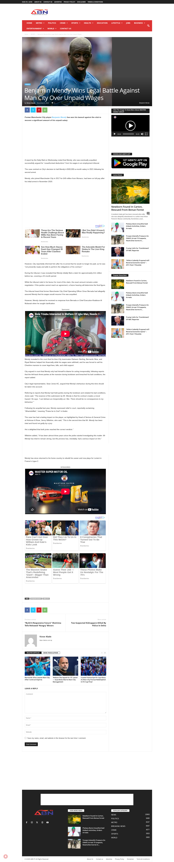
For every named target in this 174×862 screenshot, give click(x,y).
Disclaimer (81, 2)
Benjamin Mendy (59, 117)
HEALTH (87, 23)
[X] (33, 110)
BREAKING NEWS (118, 826)
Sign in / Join (27, 2)
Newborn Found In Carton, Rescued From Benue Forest (127, 208)
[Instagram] (32, 823)
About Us (37, 2)
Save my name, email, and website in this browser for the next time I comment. (56, 738)
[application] (130, 126)
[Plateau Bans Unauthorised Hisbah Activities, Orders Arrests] (117, 227)
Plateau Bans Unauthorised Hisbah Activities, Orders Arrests (137, 226)
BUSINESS (138, 23)
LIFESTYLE (115, 23)
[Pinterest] (39, 110)
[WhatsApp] (44, 110)
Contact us (47, 2)
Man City (46, 598)
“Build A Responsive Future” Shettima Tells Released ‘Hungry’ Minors (43, 624)
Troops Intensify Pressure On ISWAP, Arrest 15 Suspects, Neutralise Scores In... (137, 238)
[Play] (114, 134)
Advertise (58, 2)
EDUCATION (102, 23)
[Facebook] (27, 110)
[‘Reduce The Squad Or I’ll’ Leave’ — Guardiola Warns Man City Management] (65, 666)
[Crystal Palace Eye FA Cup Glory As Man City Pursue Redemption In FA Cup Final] (93, 666)
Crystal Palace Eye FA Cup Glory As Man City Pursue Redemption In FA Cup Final (93, 679)
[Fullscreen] (146, 134)
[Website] (42, 823)
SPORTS (74, 23)
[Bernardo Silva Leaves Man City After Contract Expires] (37, 666)
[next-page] (105, 653)
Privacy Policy (69, 2)
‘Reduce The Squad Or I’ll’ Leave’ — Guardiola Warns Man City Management (65, 679)
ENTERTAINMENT (34, 28)
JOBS (128, 23)
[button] (148, 26)
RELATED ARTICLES (33, 653)
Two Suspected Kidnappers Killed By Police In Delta (88, 624)
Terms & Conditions (95, 2)
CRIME (62, 23)
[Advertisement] (105, 12)
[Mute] (142, 134)
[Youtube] (47, 823)
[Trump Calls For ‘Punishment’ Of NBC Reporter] (117, 252)
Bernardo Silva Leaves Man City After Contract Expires (37, 678)
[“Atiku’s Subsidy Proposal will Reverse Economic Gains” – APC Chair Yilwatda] (117, 264)
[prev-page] (102, 653)
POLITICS (52, 23)
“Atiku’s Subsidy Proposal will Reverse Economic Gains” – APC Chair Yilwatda (137, 262)
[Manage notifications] (6, 856)
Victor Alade (31, 103)
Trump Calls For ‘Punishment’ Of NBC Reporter (137, 249)
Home (29, 23)
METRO (39, 23)
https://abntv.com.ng (45, 640)
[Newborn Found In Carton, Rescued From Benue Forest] (130, 191)
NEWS (113, 815)
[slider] (128, 134)
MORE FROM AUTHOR (50, 653)
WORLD (51, 28)
